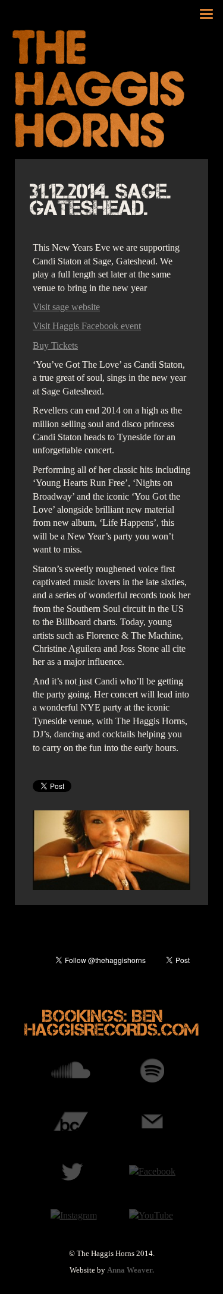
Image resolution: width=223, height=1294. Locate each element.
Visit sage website (66, 307)
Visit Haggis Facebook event (87, 326)
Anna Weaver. (130, 1270)
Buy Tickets (55, 345)
